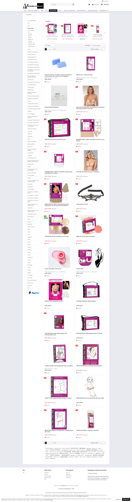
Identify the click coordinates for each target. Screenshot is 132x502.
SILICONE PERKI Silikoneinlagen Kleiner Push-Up (89, 333)
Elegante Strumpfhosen (33, 51)
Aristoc (29, 219)
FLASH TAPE (79, 268)
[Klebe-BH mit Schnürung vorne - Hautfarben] (90, 160)
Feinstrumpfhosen (31, 54)
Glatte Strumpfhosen (32, 128)
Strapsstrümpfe (31, 189)
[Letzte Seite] (51, 49)
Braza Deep (73, 455)
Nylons (29, 49)
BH (29, 32)
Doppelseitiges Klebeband (52, 107)
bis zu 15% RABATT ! (32, 20)
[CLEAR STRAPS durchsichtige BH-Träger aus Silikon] (59, 354)
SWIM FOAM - (98, 453)
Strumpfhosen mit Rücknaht (34, 73)
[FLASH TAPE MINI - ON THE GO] (59, 257)
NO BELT (78, 453)
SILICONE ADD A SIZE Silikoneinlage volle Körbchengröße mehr (56, 334)
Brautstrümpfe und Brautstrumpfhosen (32, 76)
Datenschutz (68, 475)
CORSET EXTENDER (91, 450)
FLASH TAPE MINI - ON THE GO (53, 268)
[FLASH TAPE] (90, 257)
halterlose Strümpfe (32, 141)
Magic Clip (30, 39)
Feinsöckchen (31, 79)
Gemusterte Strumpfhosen (33, 122)
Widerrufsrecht (47, 477)
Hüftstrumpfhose (31, 144)
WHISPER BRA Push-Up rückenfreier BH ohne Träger (90, 398)
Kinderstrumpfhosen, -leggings (32, 150)
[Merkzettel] (89, 4)
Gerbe (29, 242)
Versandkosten (47, 475)
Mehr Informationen (49, 499)
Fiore (29, 234)
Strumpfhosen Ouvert (32, 59)
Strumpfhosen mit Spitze (33, 62)
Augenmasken (31, 46)
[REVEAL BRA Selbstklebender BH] (82, 28)
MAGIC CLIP (56, 456)
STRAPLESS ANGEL (80, 450)
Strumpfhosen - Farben (33, 195)
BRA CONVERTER (49, 456)
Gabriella (29, 237)
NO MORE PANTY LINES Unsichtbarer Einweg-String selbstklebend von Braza (58, 172)
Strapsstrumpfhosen (32, 57)
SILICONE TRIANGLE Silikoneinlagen (86, 301)
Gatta (29, 239)
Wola (29, 288)
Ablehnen (118, 499)
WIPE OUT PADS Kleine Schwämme (85, 236)
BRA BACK (83, 448)
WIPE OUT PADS (92, 451)
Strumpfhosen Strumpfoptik (33, 67)
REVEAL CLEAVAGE (98, 455)
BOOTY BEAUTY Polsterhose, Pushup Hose (52, 35)
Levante (29, 259)
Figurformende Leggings (33, 106)
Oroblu (29, 270)
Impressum (68, 477)
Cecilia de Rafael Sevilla (33, 103)
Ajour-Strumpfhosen (32, 84)
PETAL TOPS (83, 456)
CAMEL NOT (89, 456)
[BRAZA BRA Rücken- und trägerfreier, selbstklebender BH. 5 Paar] (67, 28)
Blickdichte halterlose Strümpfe (32, 93)
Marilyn (29, 262)
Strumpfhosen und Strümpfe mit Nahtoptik (34, 70)
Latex (29, 139)
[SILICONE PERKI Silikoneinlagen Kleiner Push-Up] (90, 322)
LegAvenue (30, 257)
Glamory (29, 247)
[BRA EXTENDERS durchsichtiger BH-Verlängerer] (90, 354)
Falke (29, 231)
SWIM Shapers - (55, 455)
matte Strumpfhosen (32, 157)
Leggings (30, 155)
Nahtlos (29, 166)
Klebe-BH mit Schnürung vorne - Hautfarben (87, 171)
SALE (29, 25)
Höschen (30, 41)
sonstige (30, 34)
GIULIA (29, 244)
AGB (45, 479)
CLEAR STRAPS (55, 450)
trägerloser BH (31, 44)
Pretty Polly (30, 275)
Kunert (29, 254)
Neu (28, 23)
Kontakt (46, 474)
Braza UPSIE (68, 451)
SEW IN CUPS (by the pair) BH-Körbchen (55, 139)
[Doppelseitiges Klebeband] (59, 96)
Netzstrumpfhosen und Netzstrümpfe (32, 170)
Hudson (29, 249)
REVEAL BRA (76, 451)
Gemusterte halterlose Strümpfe (32, 117)
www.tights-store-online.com (82, 496)
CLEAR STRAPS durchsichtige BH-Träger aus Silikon (59, 365)
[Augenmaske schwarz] (90, 193)
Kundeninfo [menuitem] (105, 1)
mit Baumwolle (31, 87)
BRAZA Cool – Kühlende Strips (84, 74)
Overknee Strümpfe (32, 172)
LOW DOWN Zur (91, 453)
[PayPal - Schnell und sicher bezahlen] (34, 293)
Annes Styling (30, 216)
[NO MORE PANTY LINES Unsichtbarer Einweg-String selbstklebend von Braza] (59, 160)
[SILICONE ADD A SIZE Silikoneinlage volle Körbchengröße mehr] (59, 322)
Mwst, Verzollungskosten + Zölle (67, 488)
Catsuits (29, 101)
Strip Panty (30, 184)
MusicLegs (30, 265)
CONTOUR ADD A (88, 455)
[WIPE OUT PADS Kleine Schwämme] (90, 225)
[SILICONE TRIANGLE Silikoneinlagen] (90, 289)
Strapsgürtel (30, 186)
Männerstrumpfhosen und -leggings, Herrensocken (33, 161)
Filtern (48, 45)
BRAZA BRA (52, 458)
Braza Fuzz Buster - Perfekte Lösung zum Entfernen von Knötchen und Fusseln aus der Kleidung (58, 75)
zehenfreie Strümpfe (32, 214)
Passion (29, 272)
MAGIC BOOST (66, 455)
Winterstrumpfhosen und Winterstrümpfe (33, 211)
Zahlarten (46, 472)
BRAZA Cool (64, 453)
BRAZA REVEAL (55, 453)
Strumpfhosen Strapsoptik (33, 64)
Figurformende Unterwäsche (34, 82)
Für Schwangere (31, 113)
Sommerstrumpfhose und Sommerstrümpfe (33, 181)
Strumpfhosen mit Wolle (33, 198)
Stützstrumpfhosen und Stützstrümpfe (33, 205)
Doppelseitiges (64, 456)
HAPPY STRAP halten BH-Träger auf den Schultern (58, 398)
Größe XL (30, 133)
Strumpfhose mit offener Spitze (33, 192)
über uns (68, 472)
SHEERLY (76, 456)
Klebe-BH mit (95, 456)
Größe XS (30, 131)
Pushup (30, 35)
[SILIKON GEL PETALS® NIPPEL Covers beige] (59, 225)
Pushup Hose (31, 30)
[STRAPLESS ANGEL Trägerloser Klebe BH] (97, 28)
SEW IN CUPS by (100, 451)
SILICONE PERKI (65, 450)
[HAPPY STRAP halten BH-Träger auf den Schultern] (59, 386)
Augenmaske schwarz (82, 204)
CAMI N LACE (53, 451)
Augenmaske (48, 453)
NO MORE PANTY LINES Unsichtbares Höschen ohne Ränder (90, 140)
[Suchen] (73, 4)
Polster (29, 37)
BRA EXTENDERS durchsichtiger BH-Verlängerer (89, 365)
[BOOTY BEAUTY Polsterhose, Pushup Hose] (52, 28)
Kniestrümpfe (30, 152)
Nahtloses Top (31, 42)
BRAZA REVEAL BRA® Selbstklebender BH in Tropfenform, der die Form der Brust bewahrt (57, 205)
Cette (29, 229)
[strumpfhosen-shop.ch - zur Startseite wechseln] (33, 6)
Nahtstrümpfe (30, 164)
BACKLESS (75, 448)
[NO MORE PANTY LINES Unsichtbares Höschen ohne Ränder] (90, 128)
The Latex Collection (32, 280)
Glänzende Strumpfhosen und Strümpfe (33, 126)
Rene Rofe (30, 277)
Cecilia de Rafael (31, 226)
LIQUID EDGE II (60, 451)
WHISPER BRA (57, 448)
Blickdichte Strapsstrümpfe (33, 96)
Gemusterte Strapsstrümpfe (34, 120)
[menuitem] (62, 4)
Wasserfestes (84, 451)
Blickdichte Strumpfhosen (33, 98)
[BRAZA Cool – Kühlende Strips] (90, 63)
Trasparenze (30, 282)
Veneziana (30, 285)
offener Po (30, 146)
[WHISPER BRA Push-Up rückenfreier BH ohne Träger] (90, 386)
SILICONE (71, 456)
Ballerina (29, 221)
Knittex (29, 252)
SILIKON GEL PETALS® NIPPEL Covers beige (57, 236)
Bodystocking (30, 89)
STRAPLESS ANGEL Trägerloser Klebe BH (97, 35)
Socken (29, 178)
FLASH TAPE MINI (66, 448)
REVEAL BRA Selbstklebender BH (82, 35)
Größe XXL (30, 136)
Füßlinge (29, 111)
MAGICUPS (94, 448)
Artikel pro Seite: (95, 49)
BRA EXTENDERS (49, 448)
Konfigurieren (126, 499)
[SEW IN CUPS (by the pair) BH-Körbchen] (59, 128)
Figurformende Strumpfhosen (34, 108)
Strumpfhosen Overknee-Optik (33, 201)
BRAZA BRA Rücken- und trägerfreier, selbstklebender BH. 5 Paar (67, 35)
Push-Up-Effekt (31, 175)
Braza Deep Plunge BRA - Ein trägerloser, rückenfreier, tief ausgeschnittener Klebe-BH (90, 108)
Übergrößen (30, 207)
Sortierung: (87, 45)
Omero (29, 267)
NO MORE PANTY (80, 455)
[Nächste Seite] (48, 49)
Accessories (30, 28)
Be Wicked (30, 224)
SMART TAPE (72, 450)
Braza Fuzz (84, 453)
